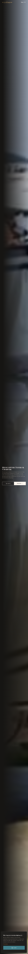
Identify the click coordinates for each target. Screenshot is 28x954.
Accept (15, 947)
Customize (5, 944)
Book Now (19, 483)
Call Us (8, 483)
